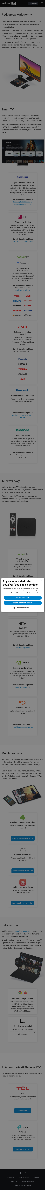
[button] (22, 608)
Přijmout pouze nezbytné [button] (22, 603)
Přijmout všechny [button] (23, 598)
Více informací (33, 593)
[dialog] (22, 595)
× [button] (42, 580)
